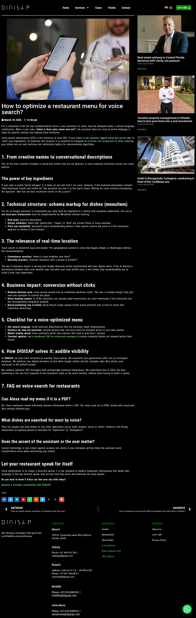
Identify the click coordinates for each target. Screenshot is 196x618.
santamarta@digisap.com (66, 614)
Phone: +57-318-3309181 (65, 592)
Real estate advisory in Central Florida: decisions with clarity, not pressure (161, 59)
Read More (142, 69)
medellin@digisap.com (64, 595)
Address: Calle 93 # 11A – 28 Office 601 (72, 570)
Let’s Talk (157, 534)
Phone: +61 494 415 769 (64, 552)
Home (66, 7)
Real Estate (107, 540)
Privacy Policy (159, 540)
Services (80, 7)
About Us (157, 529)
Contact (126, 7)
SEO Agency (108, 556)
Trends (112, 7)
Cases (98, 7)
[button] (4, 499)
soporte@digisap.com (63, 576)
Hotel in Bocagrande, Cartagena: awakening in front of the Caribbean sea (166, 180)
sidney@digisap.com (62, 556)
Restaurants (108, 534)
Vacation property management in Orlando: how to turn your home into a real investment (165, 119)
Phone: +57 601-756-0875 (64, 573)
